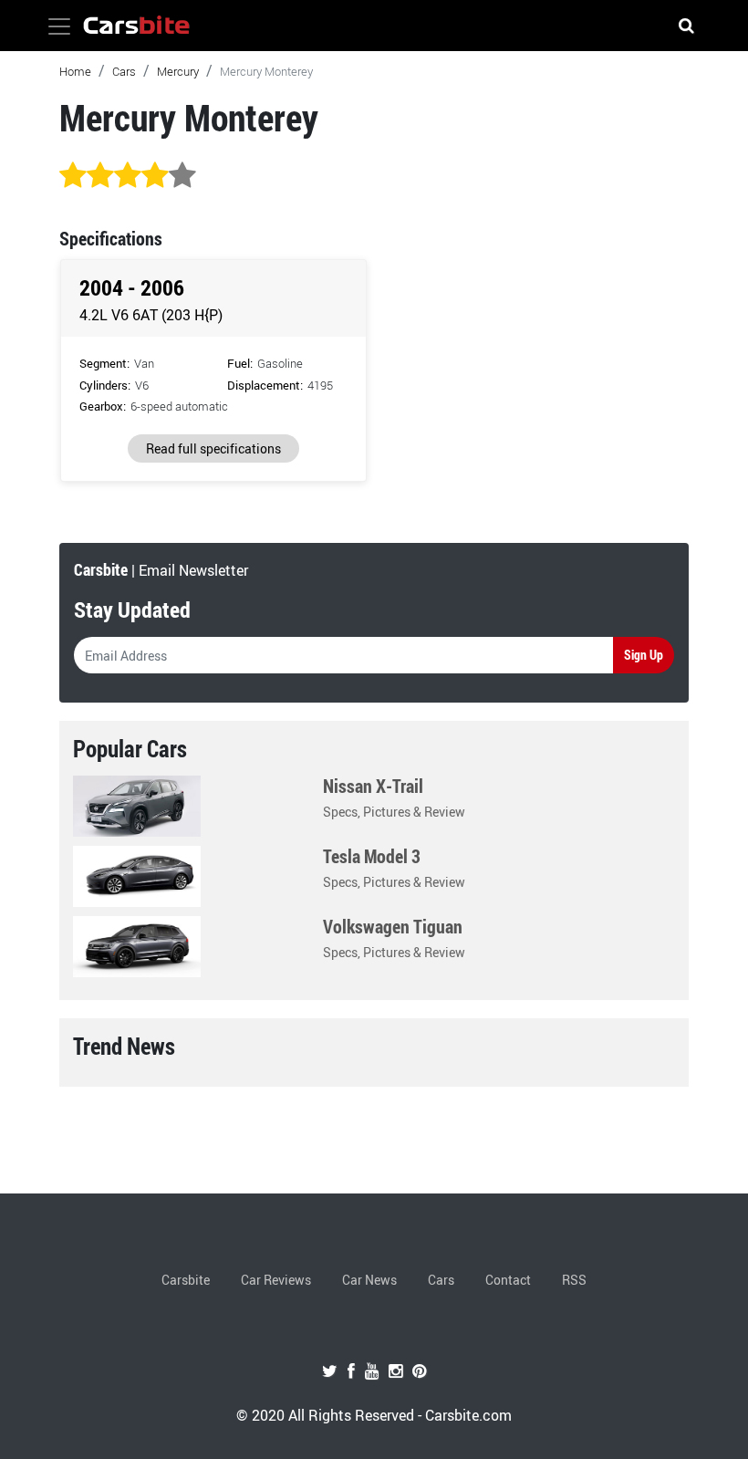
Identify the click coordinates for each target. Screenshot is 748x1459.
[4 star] (155, 176)
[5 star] (182, 176)
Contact (508, 1279)
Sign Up (643, 654)
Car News (369, 1279)
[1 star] (73, 176)
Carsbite (185, 1279)
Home (75, 71)
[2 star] (100, 176)
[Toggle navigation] (59, 26)
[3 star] (127, 176)
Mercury (178, 71)
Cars (124, 71)
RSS (574, 1279)
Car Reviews (276, 1279)
